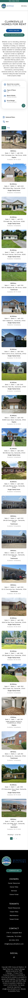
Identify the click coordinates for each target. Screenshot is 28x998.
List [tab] (4, 127)
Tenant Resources (14, 908)
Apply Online (14, 30)
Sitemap (9, 973)
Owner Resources (14, 883)
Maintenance (14, 915)
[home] (7, 6)
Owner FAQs (14, 887)
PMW (20, 971)
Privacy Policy (18, 973)
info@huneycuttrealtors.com (14, 944)
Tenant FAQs (14, 911)
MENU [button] (25, 6)
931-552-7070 (14, 1)
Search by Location (13, 84)
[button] (14, 957)
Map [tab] (8, 127)
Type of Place (11, 90)
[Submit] (23, 105)
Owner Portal (14, 894)
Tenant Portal (14, 919)
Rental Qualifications (14, 35)
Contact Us (14, 870)
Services (14, 890)
